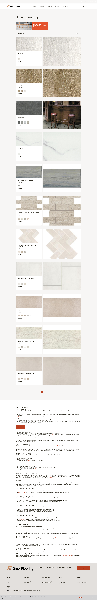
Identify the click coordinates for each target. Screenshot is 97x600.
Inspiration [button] (42, 6)
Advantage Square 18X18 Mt (26, 373)
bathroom (51, 434)
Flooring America (19, 11)
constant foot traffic (67, 555)
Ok (80, 597)
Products (25, 11)
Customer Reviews (62, 582)
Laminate (8, 583)
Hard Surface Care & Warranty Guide (48, 581)
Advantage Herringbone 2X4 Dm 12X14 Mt (27, 246)
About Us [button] (50, 6)
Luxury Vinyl (9, 579)
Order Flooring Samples (80, 581)
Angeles (20, 53)
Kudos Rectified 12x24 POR (25, 180)
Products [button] (34, 6)
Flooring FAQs (26, 582)
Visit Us (81, 1)
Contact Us (65, 6)
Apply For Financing (80, 583)
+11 (30, 347)
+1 (30, 122)
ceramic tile (45, 485)
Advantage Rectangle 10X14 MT (27, 278)
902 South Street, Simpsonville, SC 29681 (33, 590)
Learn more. (15, 598)
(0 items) (89, 6)
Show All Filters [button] (20, 33)
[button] (91, 1)
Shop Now (20, 61)
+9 (30, 378)
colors (28, 460)
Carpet (8, 582)
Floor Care (8, 586)
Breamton (21, 117)
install (36, 468)
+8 (30, 315)
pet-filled (34, 412)
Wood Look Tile (21, 492)
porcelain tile (51, 477)
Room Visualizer (27, 579)
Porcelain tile (21, 416)
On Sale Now (9, 587)
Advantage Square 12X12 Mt (26, 341)
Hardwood (8, 581)
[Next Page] (58, 392)
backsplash (57, 483)
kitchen (55, 537)
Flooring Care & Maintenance (46, 582)
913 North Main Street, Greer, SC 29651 (19, 590)
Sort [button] (77, 33)
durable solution (58, 445)
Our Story (60, 579)
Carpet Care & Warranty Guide (47, 579)
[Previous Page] (39, 392)
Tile (7, 585)
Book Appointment (84, 567)
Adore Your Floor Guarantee (63, 583)
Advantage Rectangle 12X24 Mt (27, 310)
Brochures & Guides (27, 583)
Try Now (35, 27)
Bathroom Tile (21, 519)
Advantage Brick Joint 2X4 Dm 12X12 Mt (28, 212)
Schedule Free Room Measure (81, 582)
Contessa (20, 148)
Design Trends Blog (27, 581)
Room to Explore (62, 581)
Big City (20, 85)
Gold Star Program (62, 585)
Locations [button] (57, 6)
